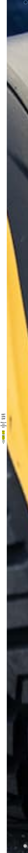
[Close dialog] (25, 2)
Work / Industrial (3, 432)
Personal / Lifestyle (3, 438)
